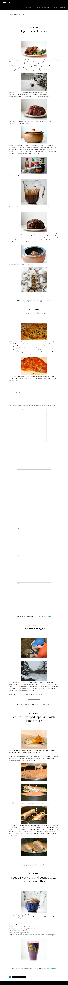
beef (37, 301)
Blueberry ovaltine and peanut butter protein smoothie (34, 879)
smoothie (53, 968)
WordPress (46, 983)
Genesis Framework (37, 983)
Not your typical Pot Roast (34, 31)
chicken (37, 865)
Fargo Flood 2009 (46, 616)
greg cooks (7, 2)
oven (45, 301)
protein (49, 968)
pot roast (49, 301)
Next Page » (22, 977)
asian (34, 301)
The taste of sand (34, 629)
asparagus (47, 865)
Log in (51, 983)
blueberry (44, 968)
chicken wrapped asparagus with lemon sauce (34, 719)
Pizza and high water (34, 313)
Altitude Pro (27, 983)
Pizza (35, 616)
